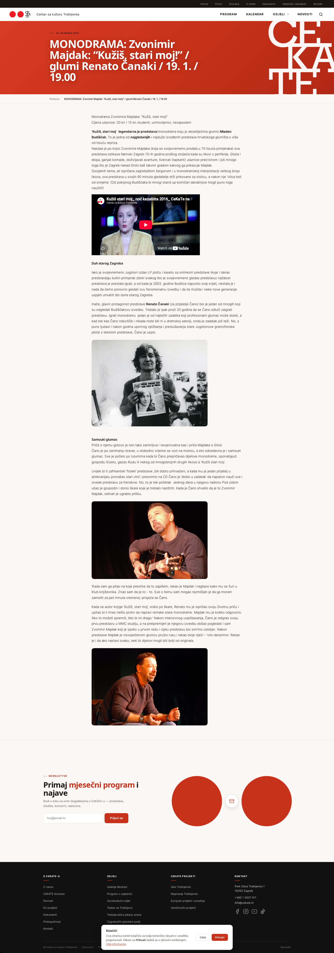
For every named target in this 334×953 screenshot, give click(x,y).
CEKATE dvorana (54, 893)
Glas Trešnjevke (181, 886)
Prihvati (219, 937)
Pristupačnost (52, 921)
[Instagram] (246, 911)
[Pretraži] (321, 14)
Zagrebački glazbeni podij (123, 921)
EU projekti (50, 907)
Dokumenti (268, 3)
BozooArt (286, 947)
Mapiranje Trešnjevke (184, 893)
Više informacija (116, 944)
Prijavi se (116, 818)
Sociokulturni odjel (118, 900)
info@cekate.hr (244, 902)
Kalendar (255, 14)
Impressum (87, 947)
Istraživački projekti (183, 907)
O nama (250, 3)
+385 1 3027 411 (245, 897)
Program (228, 14)
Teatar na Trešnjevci (120, 907)
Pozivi (218, 3)
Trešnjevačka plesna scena (124, 914)
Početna (54, 98)
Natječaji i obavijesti (294, 3)
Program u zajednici (119, 893)
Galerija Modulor (117, 886)
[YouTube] (254, 911)
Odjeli (279, 14)
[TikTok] (263, 911)
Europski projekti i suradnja (188, 900)
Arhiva (204, 3)
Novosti (305, 14)
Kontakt (318, 3)
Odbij (203, 937)
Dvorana (234, 3)
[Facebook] (237, 911)
